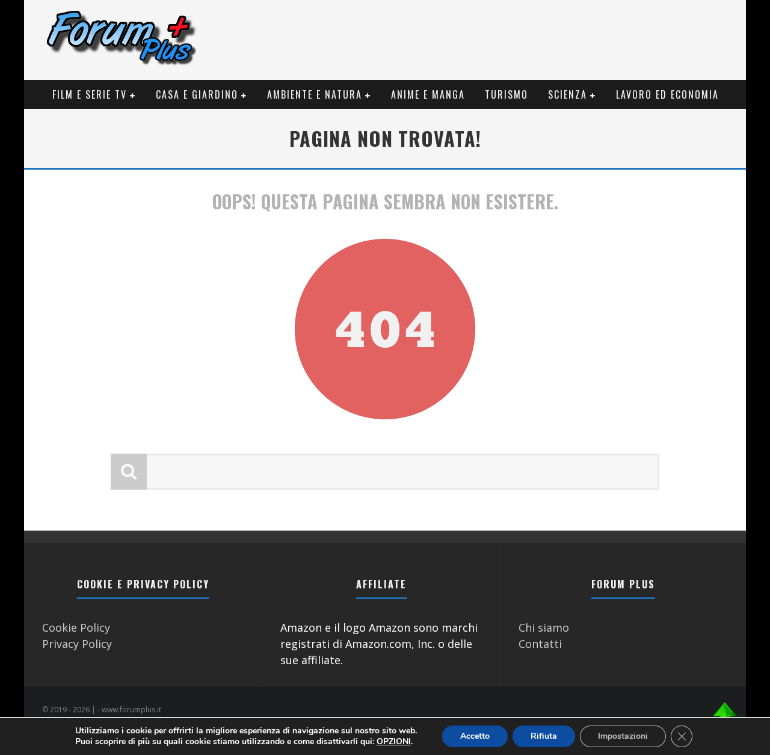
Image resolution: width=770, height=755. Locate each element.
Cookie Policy (76, 627)
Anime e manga (428, 94)
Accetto (475, 736)
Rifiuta (544, 736)
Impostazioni (623, 736)
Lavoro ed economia (667, 94)
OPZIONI (394, 741)
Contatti (540, 643)
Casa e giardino (197, 94)
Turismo (506, 94)
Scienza (567, 94)
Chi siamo (544, 627)
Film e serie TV (89, 94)
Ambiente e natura (314, 94)
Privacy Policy (77, 643)
